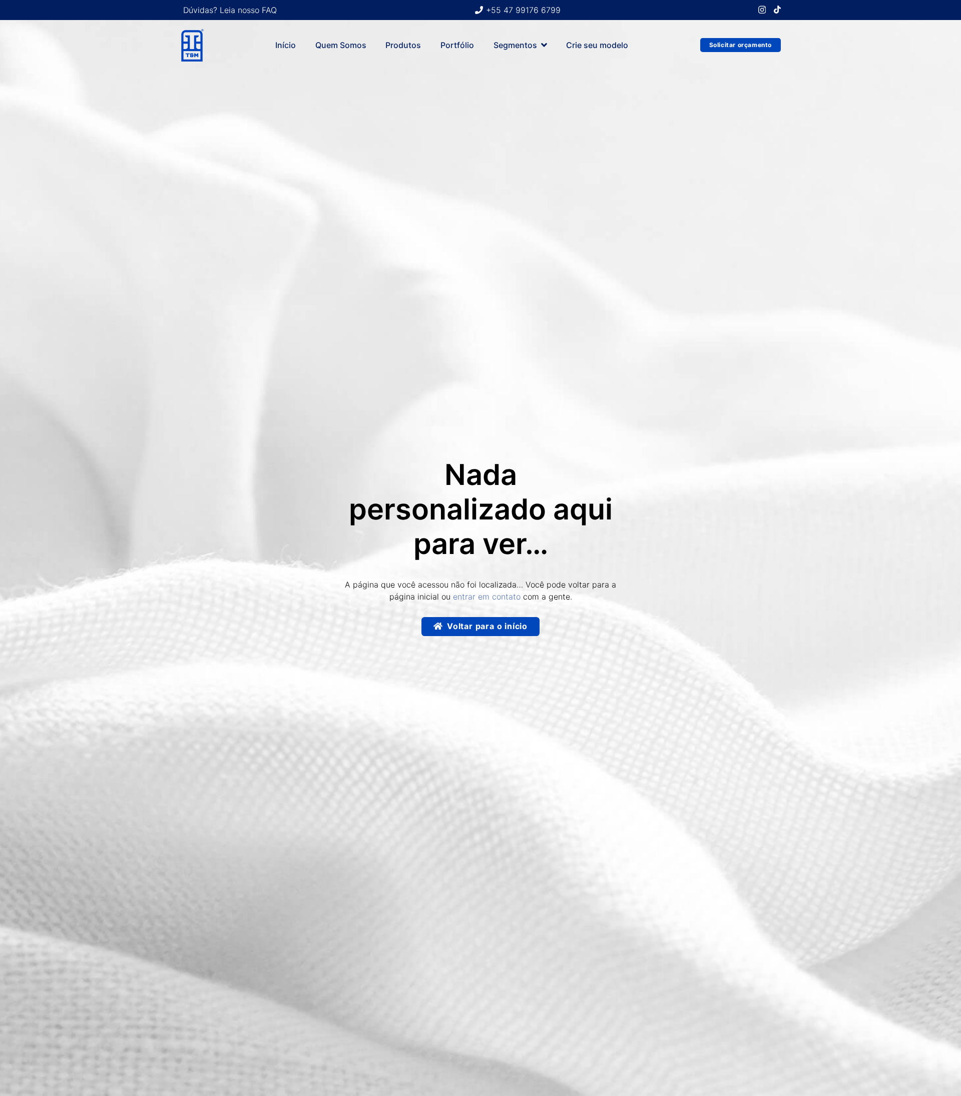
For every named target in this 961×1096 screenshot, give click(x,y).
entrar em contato (487, 597)
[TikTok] (777, 10)
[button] (544, 45)
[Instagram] (762, 10)
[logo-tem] (192, 45)
